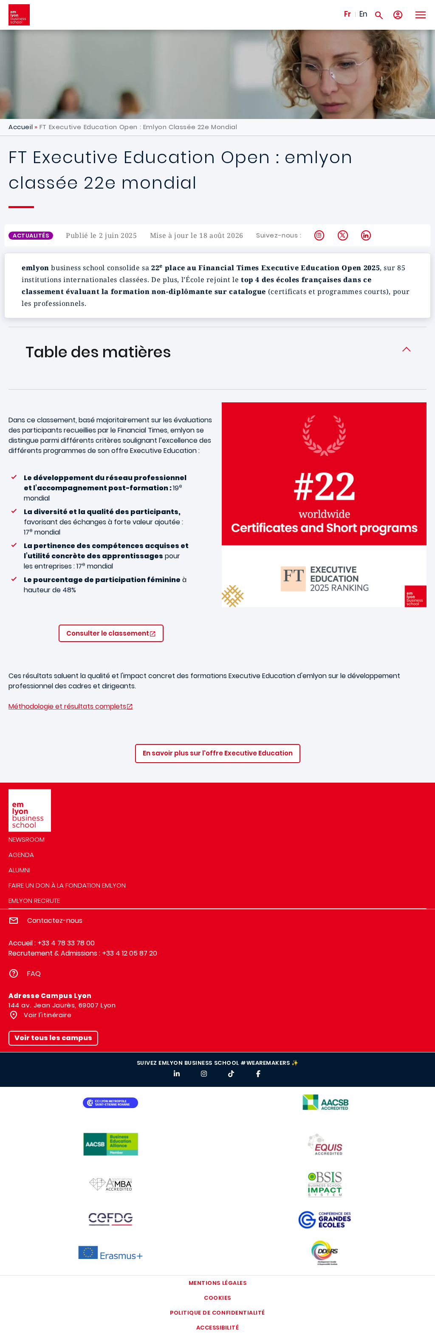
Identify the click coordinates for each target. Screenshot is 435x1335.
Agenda (21, 854)
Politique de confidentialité (217, 1313)
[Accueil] (19, 15)
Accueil (20, 126)
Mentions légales (217, 1283)
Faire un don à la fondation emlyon (67, 885)
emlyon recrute (34, 900)
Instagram (319, 235)
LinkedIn (366, 235)
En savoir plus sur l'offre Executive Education (218, 753)
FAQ (34, 974)
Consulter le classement (107, 633)
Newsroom (26, 839)
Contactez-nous (54, 920)
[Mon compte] (398, 15)
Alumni (19, 869)
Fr (347, 14)
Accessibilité (217, 1328)
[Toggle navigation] (420, 15)
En (363, 14)
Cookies (217, 1298)
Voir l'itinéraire (47, 1014)
